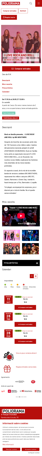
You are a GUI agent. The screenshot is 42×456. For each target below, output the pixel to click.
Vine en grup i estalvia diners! (26, 353)
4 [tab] (21, 396)
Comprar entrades (9, 11)
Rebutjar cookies (11, 449)
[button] (21, 68)
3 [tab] (19, 396)
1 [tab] (16, 396)
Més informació (8, 444)
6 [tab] (24, 396)
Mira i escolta (7, 84)
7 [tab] (25, 396)
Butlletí (23, 11)
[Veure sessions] (32, 276)
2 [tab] (17, 396)
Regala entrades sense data (26, 367)
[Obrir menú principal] (38, 3)
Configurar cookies (33, 452)
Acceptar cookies (30, 449)
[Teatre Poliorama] (10, 3)
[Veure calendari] (36, 276)
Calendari (5, 92)
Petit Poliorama (8, 113)
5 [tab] (22, 396)
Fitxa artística (7, 88)
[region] (21, 382)
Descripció (6, 80)
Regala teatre (10, 17)
